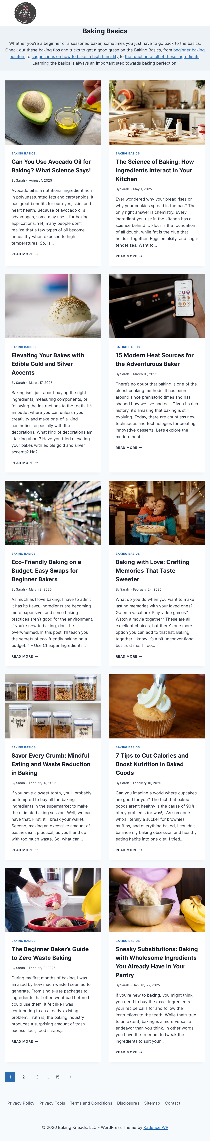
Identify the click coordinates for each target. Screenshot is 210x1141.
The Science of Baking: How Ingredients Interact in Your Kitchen (155, 170)
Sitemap (152, 1103)
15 (57, 1077)
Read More (24, 254)
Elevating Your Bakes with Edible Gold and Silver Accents (47, 364)
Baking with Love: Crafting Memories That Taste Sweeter (152, 570)
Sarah (20, 180)
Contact (172, 1103)
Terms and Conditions (91, 1103)
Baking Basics (23, 153)
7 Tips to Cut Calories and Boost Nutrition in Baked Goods (152, 764)
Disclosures (128, 1103)
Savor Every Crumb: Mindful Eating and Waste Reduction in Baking (50, 764)
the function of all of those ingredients (162, 56)
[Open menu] (201, 13)
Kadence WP (156, 1127)
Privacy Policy (20, 1103)
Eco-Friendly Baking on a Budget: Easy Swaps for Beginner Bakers (46, 570)
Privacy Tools (52, 1103)
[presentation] (53, 112)
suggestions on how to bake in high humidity (75, 56)
